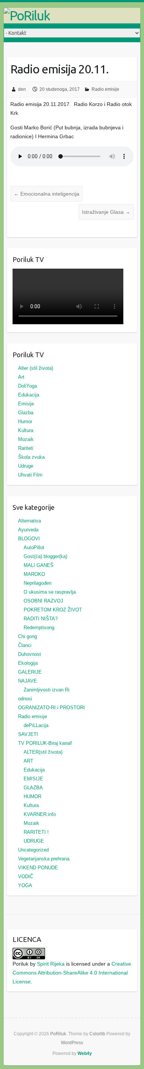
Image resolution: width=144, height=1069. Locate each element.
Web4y (85, 1053)
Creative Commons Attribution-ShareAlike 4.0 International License (72, 973)
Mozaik (26, 439)
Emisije (26, 403)
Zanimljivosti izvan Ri (46, 690)
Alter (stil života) (35, 368)
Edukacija (28, 395)
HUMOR (32, 796)
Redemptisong (39, 627)
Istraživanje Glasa (106, 212)
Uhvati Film (30, 475)
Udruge (25, 466)
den (22, 89)
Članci (24, 645)
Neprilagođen (37, 583)
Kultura (25, 430)
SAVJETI (28, 734)
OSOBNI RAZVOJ (43, 601)
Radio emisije (105, 89)
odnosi (25, 698)
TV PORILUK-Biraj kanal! (45, 743)
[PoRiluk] (72, 15)
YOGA (25, 885)
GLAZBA (33, 787)
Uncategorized (33, 850)
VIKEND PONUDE (38, 867)
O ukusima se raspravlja (50, 592)
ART (28, 761)
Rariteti (25, 448)
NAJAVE (27, 681)
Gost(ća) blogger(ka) (45, 556)
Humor (25, 421)
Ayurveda (28, 529)
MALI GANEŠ (39, 565)
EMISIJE (33, 778)
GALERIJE (30, 672)
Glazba (25, 412)
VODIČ (25, 876)
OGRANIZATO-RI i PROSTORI (51, 707)
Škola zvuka (31, 457)
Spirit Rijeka (51, 964)
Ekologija (28, 663)
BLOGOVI (29, 538)
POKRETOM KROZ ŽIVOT (53, 609)
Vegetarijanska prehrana (43, 858)
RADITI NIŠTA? (41, 618)
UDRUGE (34, 841)
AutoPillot (34, 547)
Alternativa (29, 521)
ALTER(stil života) (43, 752)
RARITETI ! (36, 832)
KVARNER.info (40, 814)
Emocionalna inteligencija (46, 194)
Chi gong (27, 636)
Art (21, 377)
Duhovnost (29, 654)
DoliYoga (27, 386)
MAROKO (34, 574)
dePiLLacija (36, 725)
